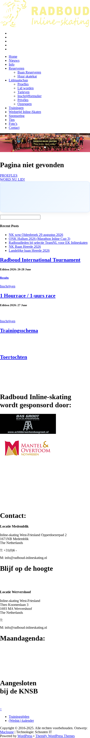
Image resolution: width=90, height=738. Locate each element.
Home (13, 56)
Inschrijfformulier (29, 96)
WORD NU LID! (12, 179)
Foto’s (13, 124)
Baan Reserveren (29, 72)
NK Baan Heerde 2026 (25, 246)
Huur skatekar (27, 76)
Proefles (23, 84)
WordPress (24, 736)
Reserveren (16, 68)
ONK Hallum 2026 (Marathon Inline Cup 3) (39, 239)
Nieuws (14, 60)
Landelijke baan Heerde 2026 (29, 250)
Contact (14, 127)
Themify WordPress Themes (55, 736)
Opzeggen (24, 104)
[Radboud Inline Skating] (44, 26)
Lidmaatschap (18, 80)
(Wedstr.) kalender (21, 720)
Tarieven (23, 92)
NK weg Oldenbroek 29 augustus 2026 (36, 235)
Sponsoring (16, 116)
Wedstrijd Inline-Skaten (25, 112)
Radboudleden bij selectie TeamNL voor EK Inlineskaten (48, 242)
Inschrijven (7, 286)
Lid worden (25, 88)
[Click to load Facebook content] (45, 196)
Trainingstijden (19, 716)
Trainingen (16, 108)
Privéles (22, 100)
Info (11, 64)
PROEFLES (8, 175)
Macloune (7, 732)
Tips (12, 120)
